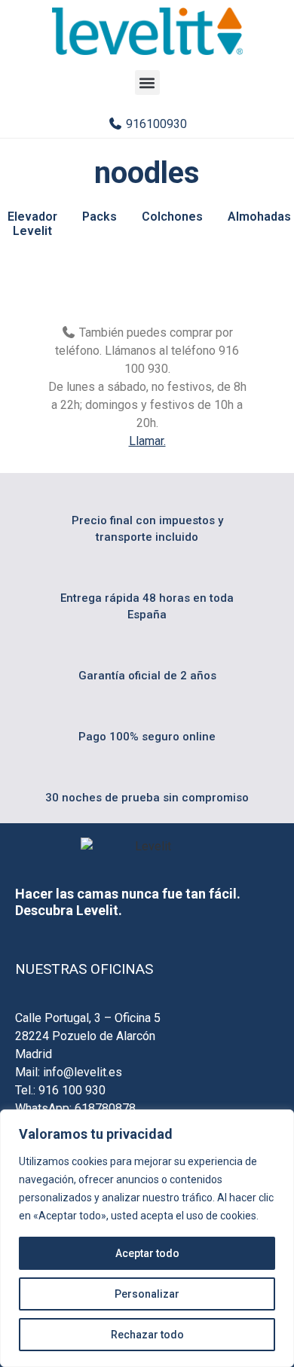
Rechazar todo (147, 1335)
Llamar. (147, 441)
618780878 (105, 1108)
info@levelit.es (82, 1072)
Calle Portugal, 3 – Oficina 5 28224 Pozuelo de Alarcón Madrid (88, 1036)
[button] (147, 82)
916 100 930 (72, 1090)
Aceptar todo (147, 1253)
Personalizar (147, 1294)
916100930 (155, 124)
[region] (147, 1238)
